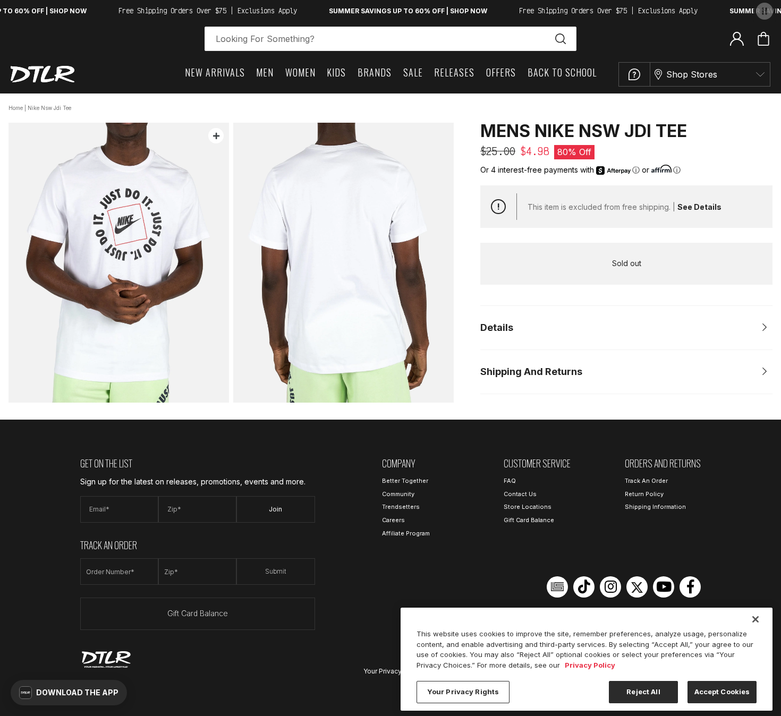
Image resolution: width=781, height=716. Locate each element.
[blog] (557, 587)
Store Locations (527, 506)
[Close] (755, 619)
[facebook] (690, 587)
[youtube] (663, 587)
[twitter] (637, 587)
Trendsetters (401, 506)
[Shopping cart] (763, 39)
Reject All (643, 691)
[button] (69, 692)
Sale (413, 72)
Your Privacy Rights (393, 671)
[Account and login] (737, 38)
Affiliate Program (406, 533)
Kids (336, 72)
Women (300, 72)
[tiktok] (584, 587)
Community (398, 494)
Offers (501, 72)
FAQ (510, 480)
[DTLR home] (42, 74)
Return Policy (644, 494)
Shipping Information (655, 506)
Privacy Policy (590, 665)
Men (265, 72)
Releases (454, 72)
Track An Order (646, 480)
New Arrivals (215, 72)
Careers (393, 520)
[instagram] (610, 587)
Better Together (405, 480)
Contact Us (520, 494)
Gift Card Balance (197, 613)
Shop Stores (691, 74)
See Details (699, 206)
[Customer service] (634, 74)
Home (16, 108)
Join (275, 509)
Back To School (562, 72)
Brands (375, 72)
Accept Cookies (722, 691)
